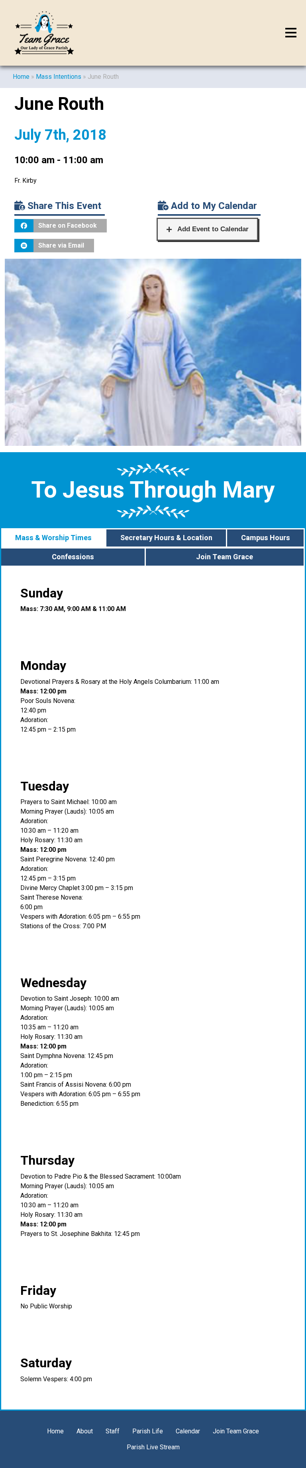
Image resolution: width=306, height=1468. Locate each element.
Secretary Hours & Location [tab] (166, 538)
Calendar (188, 1431)
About (84, 1431)
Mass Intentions (58, 76)
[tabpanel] (153, 988)
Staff (113, 1431)
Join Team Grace (236, 1431)
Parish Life (147, 1431)
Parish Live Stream (153, 1447)
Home (21, 76)
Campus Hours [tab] (265, 538)
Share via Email (61, 245)
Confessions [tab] (73, 557)
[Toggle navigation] (290, 33)
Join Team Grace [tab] (224, 557)
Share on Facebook (67, 225)
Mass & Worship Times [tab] (53, 538)
